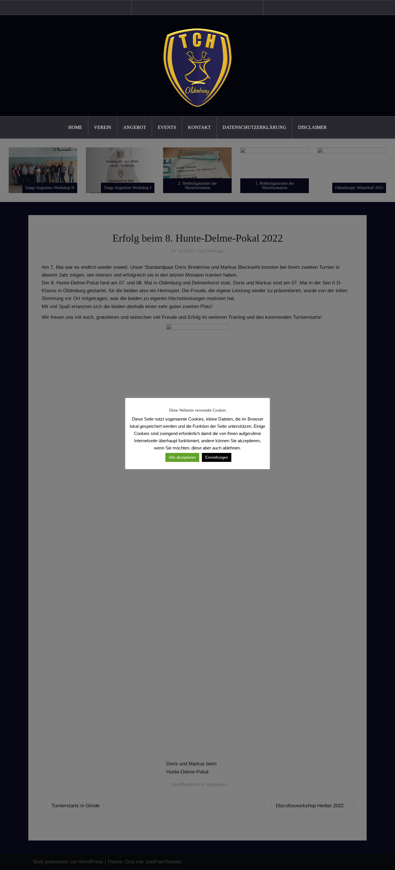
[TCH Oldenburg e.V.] (197, 65)
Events (167, 127)
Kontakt (199, 127)
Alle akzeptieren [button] (182, 457)
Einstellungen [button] (216, 457)
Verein (102, 127)
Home (75, 127)
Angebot (134, 127)
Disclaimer (312, 127)
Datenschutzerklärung (254, 127)
